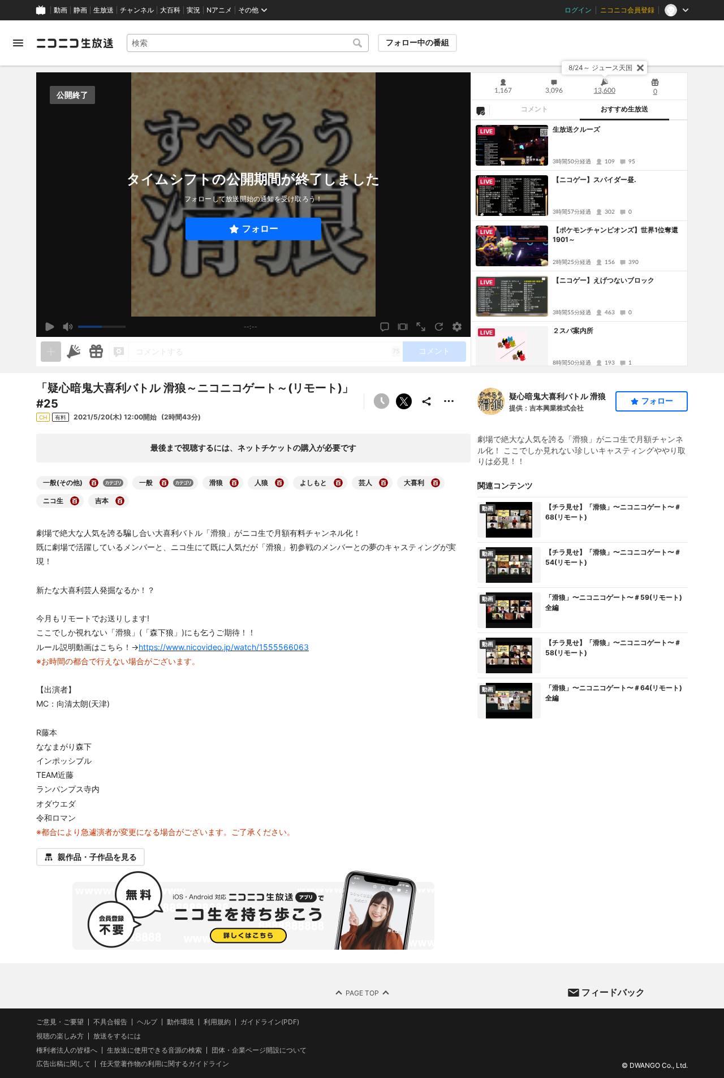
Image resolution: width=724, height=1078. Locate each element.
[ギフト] (96, 351)
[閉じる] (640, 68)
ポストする (404, 401)
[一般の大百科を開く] (164, 482)
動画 (60, 10)
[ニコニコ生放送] (74, 43)
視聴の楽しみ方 (60, 1036)
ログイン (578, 10)
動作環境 (180, 1022)
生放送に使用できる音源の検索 (154, 1050)
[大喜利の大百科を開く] (435, 482)
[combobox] (248, 43)
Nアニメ (219, 10)
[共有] (426, 401)
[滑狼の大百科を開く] (234, 482)
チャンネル (137, 10)
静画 (80, 10)
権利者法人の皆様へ (66, 1050)
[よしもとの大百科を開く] (338, 482)
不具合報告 (110, 1022)
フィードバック (613, 992)
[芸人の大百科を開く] (383, 482)
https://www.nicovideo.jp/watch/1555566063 (224, 647)
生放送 (103, 10)
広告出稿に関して (63, 1064)
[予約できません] (381, 401)
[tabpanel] (579, 243)
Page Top (362, 993)
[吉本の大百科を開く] (119, 500)
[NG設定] (480, 110)
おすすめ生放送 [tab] (624, 109)
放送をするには (117, 1036)
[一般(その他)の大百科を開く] (93, 482)
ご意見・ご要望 (60, 1022)
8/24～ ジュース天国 (600, 67)
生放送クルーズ (576, 129)
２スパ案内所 (573, 330)
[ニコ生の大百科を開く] (74, 500)
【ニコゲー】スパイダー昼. (594, 179)
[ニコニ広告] (73, 351)
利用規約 (217, 1022)
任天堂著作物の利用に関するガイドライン (164, 1064)
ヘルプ (147, 1022)
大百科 (170, 10)
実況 (193, 10)
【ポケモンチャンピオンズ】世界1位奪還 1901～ (618, 235)
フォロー (260, 228)
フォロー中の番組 (417, 42)
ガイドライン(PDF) (269, 1022)
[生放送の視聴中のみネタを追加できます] (51, 351)
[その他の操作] (449, 401)
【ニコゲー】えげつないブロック (603, 280)
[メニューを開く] (18, 43)
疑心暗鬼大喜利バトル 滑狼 (557, 396)
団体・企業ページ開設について (259, 1050)
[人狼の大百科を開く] (279, 482)
